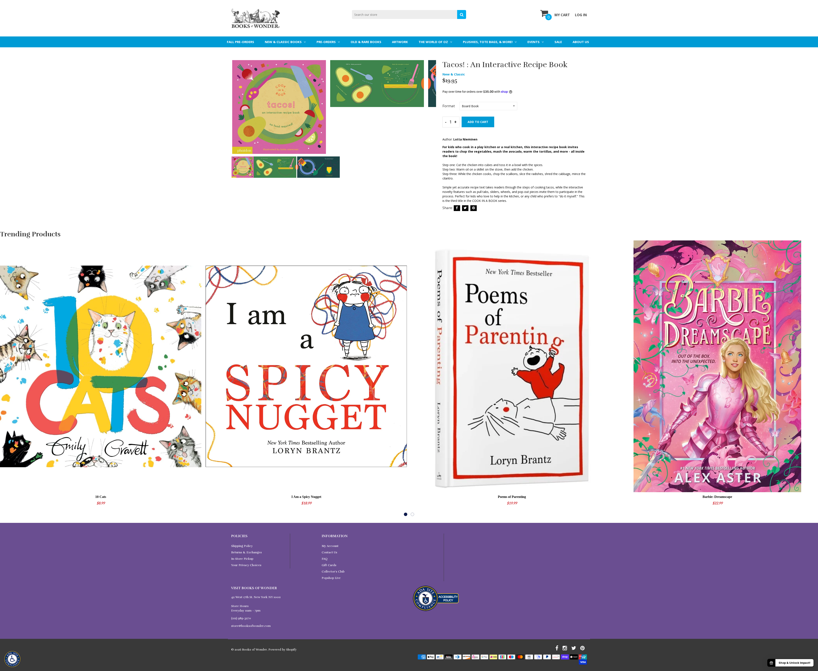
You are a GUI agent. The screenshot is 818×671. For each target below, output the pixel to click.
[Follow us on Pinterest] (473, 208)
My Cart (562, 15)
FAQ (324, 559)
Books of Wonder (254, 649)
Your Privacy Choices (246, 565)
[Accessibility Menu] (12, 659)
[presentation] (235, 110)
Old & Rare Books (366, 42)
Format (448, 105)
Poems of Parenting (512, 497)
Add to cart (478, 122)
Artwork (400, 42)
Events (533, 42)
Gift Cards (329, 565)
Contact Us (329, 552)
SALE (558, 42)
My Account (330, 546)
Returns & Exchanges (246, 552)
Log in (581, 15)
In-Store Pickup (242, 559)
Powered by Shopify (282, 649)
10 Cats (100, 497)
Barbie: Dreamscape (717, 497)
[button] (405, 514)
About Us (581, 42)
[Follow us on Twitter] (465, 208)
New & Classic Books (283, 42)
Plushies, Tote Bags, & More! (488, 42)
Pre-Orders (326, 42)
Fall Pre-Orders (240, 42)
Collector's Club (333, 571)
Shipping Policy (242, 546)
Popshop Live (331, 578)
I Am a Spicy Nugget (306, 497)
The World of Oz (433, 42)
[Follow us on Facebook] (457, 208)
